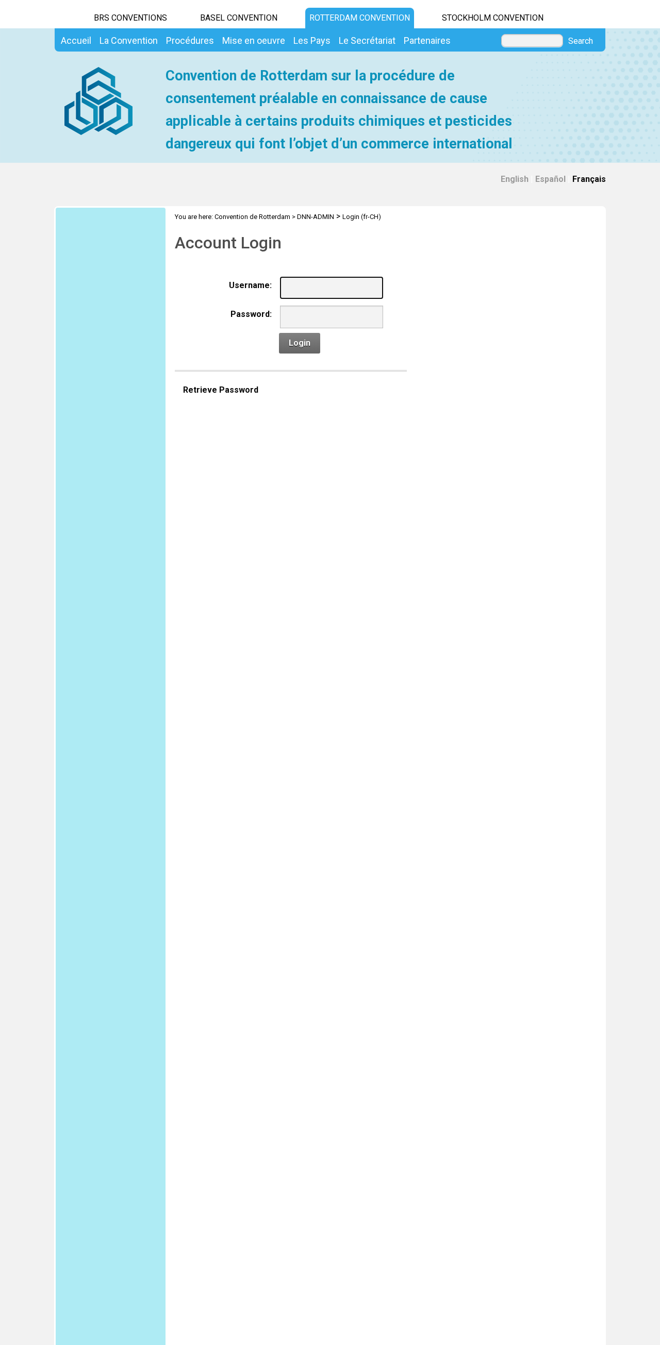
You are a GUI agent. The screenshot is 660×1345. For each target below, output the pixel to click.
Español (550, 179)
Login (299, 343)
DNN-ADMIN (315, 217)
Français (589, 179)
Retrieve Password (220, 390)
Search (580, 41)
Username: (250, 285)
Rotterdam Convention (359, 18)
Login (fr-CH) (361, 217)
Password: (251, 314)
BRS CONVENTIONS (130, 18)
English (515, 179)
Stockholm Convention (492, 18)
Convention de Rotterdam (252, 217)
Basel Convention (238, 18)
